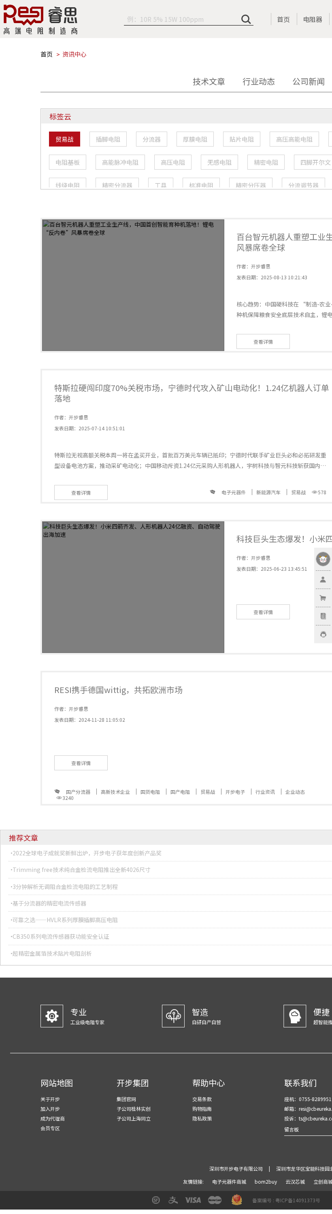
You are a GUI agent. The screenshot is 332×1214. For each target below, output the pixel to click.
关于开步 (50, 1098)
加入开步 (50, 1108)
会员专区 (50, 1128)
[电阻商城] (40, 19)
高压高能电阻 (294, 139)
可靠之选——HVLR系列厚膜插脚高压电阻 (65, 920)
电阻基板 (67, 162)
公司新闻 (308, 81)
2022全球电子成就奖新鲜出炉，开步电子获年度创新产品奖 (87, 853)
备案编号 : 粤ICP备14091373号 (286, 1200)
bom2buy (266, 1181)
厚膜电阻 (195, 139)
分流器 (152, 139)
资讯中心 (74, 54)
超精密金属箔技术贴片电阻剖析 (52, 953)
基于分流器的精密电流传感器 (49, 903)
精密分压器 (251, 185)
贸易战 (64, 139)
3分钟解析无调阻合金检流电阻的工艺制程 (65, 886)
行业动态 (259, 81)
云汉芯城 (295, 1181)
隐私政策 (202, 1118)
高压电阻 (173, 162)
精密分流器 (117, 185)
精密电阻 (266, 162)
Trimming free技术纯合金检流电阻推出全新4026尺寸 (82, 869)
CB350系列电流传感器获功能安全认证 (61, 936)
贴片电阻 (242, 139)
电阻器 (312, 19)
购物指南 (202, 1108)
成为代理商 (52, 1118)
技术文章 (209, 81)
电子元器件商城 (229, 1181)
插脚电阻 (108, 139)
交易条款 (202, 1098)
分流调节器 (303, 185)
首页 (283, 19)
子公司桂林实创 (134, 1108)
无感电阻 (219, 162)
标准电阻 (201, 185)
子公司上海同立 (134, 1118)
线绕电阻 (67, 185)
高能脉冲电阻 (120, 162)
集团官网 (126, 1098)
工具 (161, 185)
